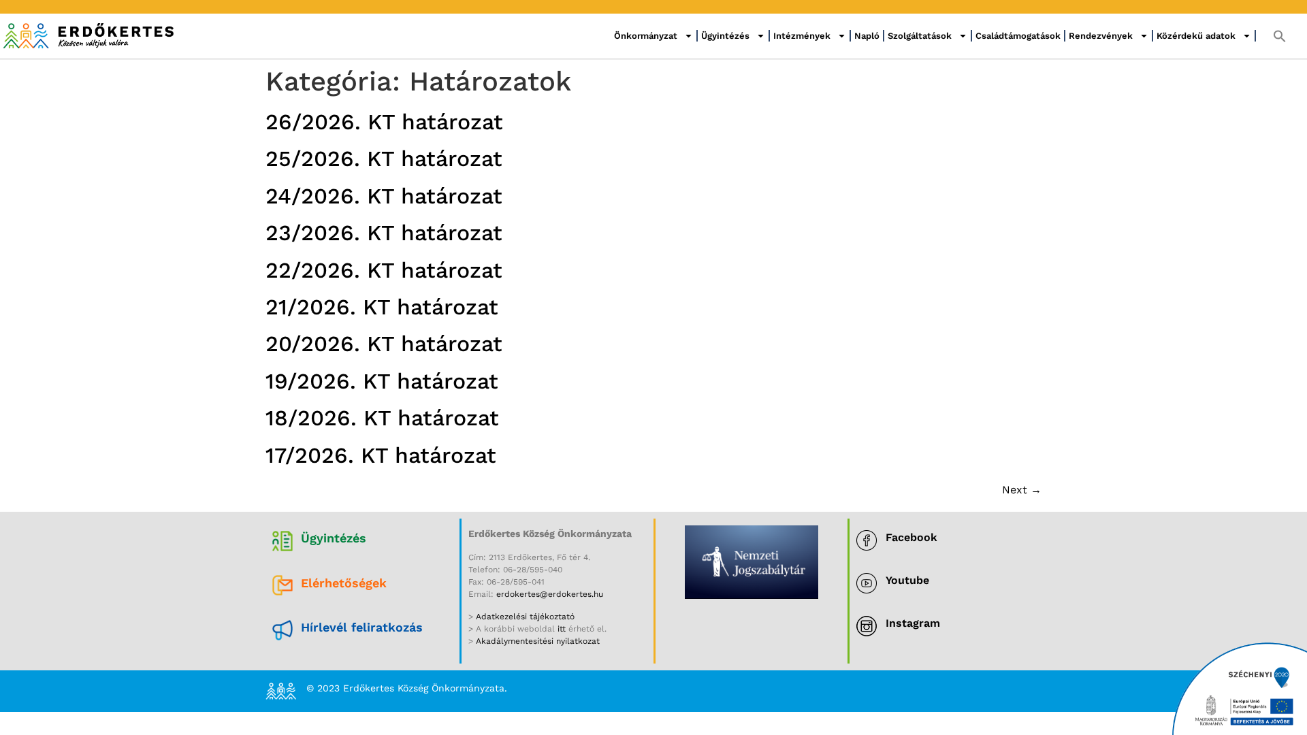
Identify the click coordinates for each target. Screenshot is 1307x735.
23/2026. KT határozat (383, 233)
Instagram (913, 623)
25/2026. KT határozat (383, 159)
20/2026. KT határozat (383, 344)
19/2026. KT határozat (381, 381)
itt (562, 629)
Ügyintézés (725, 36)
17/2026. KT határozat (380, 455)
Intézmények (801, 36)
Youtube (907, 580)
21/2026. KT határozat (381, 307)
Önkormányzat (645, 36)
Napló (867, 36)
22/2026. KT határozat (383, 270)
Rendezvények (1101, 36)
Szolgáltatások (920, 36)
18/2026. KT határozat (382, 418)
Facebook (911, 537)
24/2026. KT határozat (383, 196)
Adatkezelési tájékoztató (524, 616)
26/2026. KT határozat (384, 122)
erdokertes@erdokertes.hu (549, 594)
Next (1022, 489)
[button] (1279, 36)
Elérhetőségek (344, 583)
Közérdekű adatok (1196, 36)
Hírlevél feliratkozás (362, 627)
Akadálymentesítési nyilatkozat (538, 641)
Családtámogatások (1018, 36)
